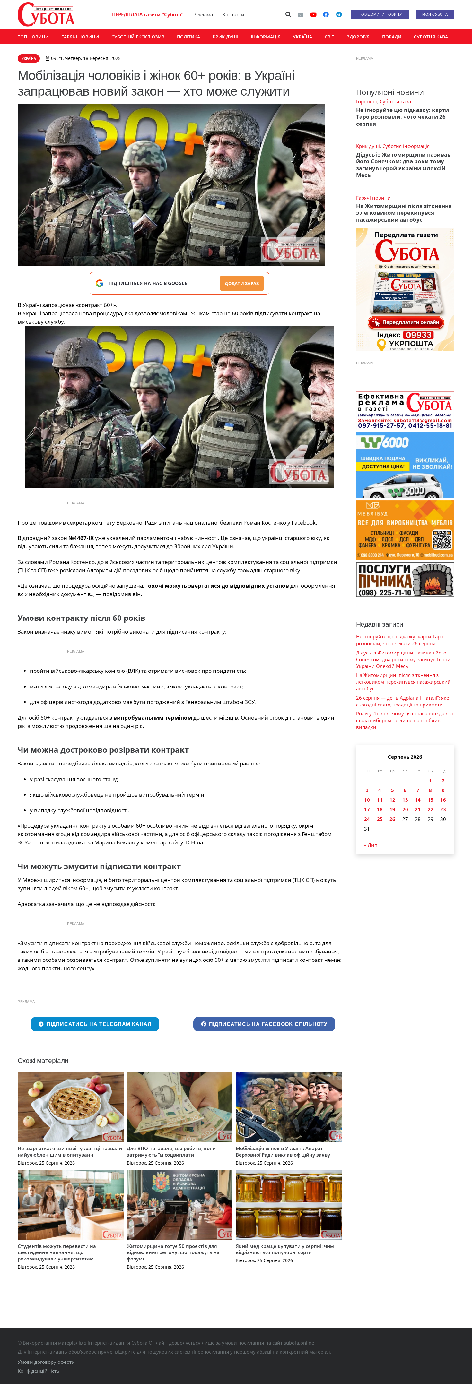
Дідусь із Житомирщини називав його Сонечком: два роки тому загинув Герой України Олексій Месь (403, 165)
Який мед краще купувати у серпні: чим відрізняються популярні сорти (285, 1249)
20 (405, 809)
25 (380, 819)
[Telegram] (339, 14)
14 (418, 800)
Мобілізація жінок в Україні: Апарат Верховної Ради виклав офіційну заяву (283, 1151)
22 (430, 809)
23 (443, 809)
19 (392, 809)
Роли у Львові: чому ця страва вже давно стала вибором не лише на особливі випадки (404, 720)
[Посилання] (46, 14)
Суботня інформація (406, 146)
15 (430, 800)
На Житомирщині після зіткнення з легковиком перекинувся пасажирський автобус (404, 212)
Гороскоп (366, 101)
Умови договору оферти (46, 1362)
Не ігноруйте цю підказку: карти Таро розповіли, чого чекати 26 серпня (402, 116)
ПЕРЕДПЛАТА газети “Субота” (148, 14)
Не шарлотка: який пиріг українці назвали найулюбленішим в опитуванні (70, 1151)
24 (367, 819)
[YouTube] (313, 14)
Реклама (203, 14)
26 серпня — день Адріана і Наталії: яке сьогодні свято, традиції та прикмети (402, 701)
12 (392, 800)
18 (380, 809)
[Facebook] (326, 14)
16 (443, 800)
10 (367, 800)
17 (367, 809)
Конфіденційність (38, 1371)
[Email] (300, 14)
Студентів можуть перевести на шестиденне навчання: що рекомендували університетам (57, 1252)
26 (392, 819)
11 (380, 800)
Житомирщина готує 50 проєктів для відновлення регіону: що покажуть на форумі (173, 1252)
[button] (288, 14)
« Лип (370, 845)
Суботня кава (395, 101)
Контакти (233, 14)
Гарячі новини (373, 197)
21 (418, 809)
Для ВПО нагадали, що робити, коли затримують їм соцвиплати (171, 1151)
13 (405, 800)
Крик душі (368, 146)
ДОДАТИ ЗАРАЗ (242, 283)
